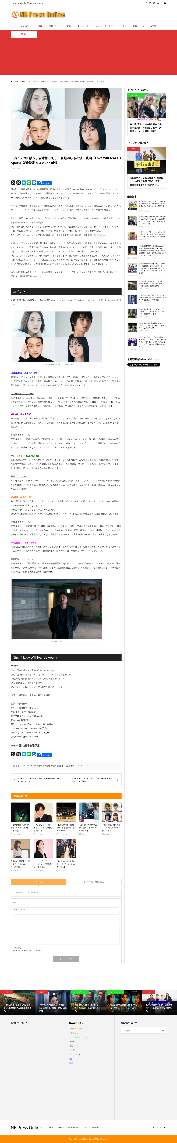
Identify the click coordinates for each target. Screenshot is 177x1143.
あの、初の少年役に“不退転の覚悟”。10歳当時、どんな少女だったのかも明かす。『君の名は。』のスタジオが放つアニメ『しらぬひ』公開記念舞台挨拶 (152, 341)
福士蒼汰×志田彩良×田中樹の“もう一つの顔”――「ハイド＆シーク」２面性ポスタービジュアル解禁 (152, 325)
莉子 (66, 766)
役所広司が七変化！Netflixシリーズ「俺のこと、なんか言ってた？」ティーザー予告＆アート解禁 (152, 311)
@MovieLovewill (30, 737)
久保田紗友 (47, 766)
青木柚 (71, 766)
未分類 (72, 1050)
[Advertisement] (88, 57)
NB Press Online (26, 1127)
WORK (154, 26)
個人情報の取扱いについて (78, 1127)
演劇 (71, 1059)
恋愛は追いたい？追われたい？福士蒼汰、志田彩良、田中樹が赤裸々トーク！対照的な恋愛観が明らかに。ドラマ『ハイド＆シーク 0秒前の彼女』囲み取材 (152, 268)
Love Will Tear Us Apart (34, 766)
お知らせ (95, 1127)
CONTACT (51, 1127)
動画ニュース (138, 26)
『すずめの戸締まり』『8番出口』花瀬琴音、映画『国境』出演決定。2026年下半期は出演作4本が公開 (152, 297)
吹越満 (53, 766)
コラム (123, 26)
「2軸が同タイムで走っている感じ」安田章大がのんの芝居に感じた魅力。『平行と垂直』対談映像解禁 (152, 283)
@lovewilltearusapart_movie (39, 732)
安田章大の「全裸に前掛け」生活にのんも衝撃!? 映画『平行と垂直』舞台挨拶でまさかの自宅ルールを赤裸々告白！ (152, 204)
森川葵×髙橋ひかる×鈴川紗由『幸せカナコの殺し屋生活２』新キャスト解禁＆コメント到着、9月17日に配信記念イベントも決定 (152, 220)
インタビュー (26, 26)
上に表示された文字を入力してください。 (27, 950)
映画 (40, 26)
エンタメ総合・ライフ (104, 26)
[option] (18, 1002)
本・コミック (83, 26)
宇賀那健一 (61, 766)
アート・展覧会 (75, 1029)
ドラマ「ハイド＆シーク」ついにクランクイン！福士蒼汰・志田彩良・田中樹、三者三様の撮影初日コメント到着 (152, 234)
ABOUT (61, 1127)
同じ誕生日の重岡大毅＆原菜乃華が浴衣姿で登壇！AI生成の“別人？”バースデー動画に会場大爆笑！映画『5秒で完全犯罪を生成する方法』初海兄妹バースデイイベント (152, 250)
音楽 (69, 26)
